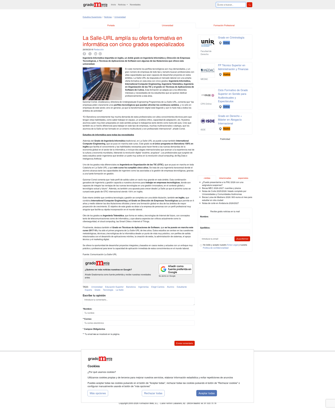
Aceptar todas (207, 393)
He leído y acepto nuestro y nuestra (225, 246)
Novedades (135, 4)
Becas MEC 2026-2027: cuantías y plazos (221, 188)
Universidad (167, 25)
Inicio (113, 4)
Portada (111, 25)
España (88, 289)
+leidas (206, 177)
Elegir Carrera (157, 286)
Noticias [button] (122, 4)
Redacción (99, 49)
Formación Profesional (224, 25)
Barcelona (131, 286)
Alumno (170, 286)
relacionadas (225, 177)
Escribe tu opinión (94, 295)
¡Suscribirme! (242, 238)
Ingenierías (143, 286)
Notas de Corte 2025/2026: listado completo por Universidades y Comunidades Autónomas (224, 193)
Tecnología (108, 289)
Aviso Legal (232, 244)
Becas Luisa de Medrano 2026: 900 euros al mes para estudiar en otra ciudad (227, 199)
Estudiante (182, 286)
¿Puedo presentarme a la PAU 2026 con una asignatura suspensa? (222, 184)
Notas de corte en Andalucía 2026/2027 (220, 203)
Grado (97, 289)
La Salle (120, 289)
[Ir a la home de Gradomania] (95, 4)
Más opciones (98, 393)
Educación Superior (114, 286)
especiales (243, 177)
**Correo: (87, 318)
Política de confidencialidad (215, 247)
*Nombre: (87, 308)
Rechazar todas (153, 393)
